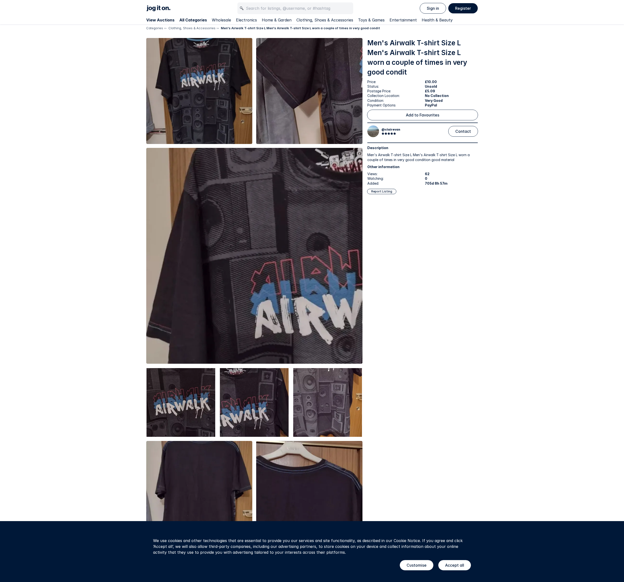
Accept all (454, 565)
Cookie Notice (407, 540)
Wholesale (221, 20)
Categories (154, 28)
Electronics (246, 20)
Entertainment (403, 20)
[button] (199, 91)
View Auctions (160, 20)
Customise (417, 565)
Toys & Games (371, 20)
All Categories (193, 20)
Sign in (433, 8)
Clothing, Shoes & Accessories (324, 20)
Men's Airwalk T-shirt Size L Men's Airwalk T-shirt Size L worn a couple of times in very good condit (300, 28)
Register (463, 8)
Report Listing (381, 191)
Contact (463, 131)
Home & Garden (277, 20)
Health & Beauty (437, 20)
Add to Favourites (422, 115)
